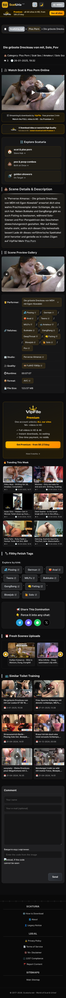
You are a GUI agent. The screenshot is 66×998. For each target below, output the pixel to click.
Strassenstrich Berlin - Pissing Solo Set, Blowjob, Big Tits (16, 735)
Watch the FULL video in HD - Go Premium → (33, 119)
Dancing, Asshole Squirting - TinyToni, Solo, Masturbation (47, 540)
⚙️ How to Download (33, 913)
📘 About (33, 919)
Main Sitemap (33, 979)
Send (55, 876)
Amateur (48, 55)
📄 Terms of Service (33, 946)
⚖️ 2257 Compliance (33, 958)
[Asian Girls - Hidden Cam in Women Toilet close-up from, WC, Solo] (17, 501)
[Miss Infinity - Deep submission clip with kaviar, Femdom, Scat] (50, 650)
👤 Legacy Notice (33, 925)
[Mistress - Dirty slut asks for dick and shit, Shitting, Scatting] (48, 474)
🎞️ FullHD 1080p (32, 365)
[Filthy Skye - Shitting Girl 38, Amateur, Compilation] (17, 474)
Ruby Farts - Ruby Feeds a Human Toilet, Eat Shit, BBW (16, 540)
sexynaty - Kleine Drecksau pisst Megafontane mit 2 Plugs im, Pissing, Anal (16, 769)
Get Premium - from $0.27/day (33, 444)
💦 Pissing (29, 312)
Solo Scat (60, 55)
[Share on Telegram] (19, 622)
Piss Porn (34, 29)
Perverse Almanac (32, 357)
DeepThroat (29, 336)
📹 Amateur (45, 324)
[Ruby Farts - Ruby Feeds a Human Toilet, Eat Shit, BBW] (17, 529)
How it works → (33, 454)
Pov (25, 348)
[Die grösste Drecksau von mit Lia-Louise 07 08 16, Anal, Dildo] (17, 688)
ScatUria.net (16, 29)
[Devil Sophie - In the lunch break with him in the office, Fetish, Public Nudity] (48, 501)
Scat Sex (36, 55)
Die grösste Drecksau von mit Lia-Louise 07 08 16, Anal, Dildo (16, 701)
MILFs (27, 324)
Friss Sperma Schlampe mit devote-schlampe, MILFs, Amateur (49, 701)
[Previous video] (5, 654)
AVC (26, 380)
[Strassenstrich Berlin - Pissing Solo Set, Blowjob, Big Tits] (17, 722)
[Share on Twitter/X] (46, 622)
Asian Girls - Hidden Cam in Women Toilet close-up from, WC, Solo (16, 512)
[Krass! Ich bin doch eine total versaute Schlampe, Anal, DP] (49, 722)
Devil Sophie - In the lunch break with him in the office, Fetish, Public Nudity (46, 512)
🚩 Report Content (33, 964)
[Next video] (60, 654)
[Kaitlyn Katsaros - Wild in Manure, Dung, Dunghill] (21, 650)
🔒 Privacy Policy (33, 940)
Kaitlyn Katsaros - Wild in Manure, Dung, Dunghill (20, 661)
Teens (44, 318)
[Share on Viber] (28, 622)
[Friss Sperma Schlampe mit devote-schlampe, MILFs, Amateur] (49, 688)
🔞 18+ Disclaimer (33, 952)
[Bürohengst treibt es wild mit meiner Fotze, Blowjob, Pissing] (49, 756)
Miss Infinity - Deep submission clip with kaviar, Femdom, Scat (48, 662)
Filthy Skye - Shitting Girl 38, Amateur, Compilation (16, 485)
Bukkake (28, 330)
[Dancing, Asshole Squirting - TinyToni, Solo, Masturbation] (48, 529)
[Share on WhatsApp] (37, 622)
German (48, 312)
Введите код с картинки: (16, 849)
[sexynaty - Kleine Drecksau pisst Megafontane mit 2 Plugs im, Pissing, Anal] (17, 756)
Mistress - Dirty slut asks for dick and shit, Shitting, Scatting (48, 485)
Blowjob (29, 342)
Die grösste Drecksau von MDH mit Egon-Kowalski (39, 302)
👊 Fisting (50, 336)
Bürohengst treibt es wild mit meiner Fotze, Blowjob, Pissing (48, 769)
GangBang (47, 330)
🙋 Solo (46, 342)
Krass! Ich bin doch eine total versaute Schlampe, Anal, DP (47, 735)
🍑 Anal (27, 318)
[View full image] (33, 274)
